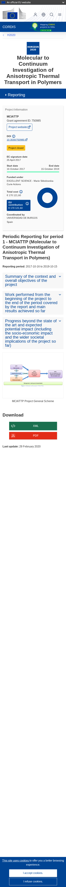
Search (51, 14)
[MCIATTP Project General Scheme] (33, 375)
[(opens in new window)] (14, 13)
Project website (18, 128)
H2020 (11, 35)
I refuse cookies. (33, 881)
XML (36, 425)
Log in (35, 14)
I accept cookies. (33, 873)
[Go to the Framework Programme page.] (33, 48)
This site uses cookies (15, 860)
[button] (43, 14)
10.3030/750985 (15, 139)
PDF (36, 435)
